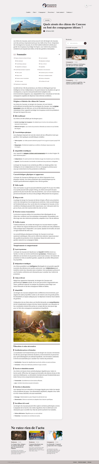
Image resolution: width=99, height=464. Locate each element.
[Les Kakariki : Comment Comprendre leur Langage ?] (54, 435)
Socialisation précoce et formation (46, 72)
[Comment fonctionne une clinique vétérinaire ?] (36, 435)
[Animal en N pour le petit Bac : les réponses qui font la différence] (76, 73)
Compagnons (50, 442)
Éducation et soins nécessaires (44, 69)
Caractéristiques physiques (21, 63)
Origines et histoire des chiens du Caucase (23, 58)
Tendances (14, 442)
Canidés (47, 20)
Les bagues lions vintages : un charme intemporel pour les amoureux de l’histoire (18, 446)
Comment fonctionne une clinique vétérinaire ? (36, 445)
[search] (86, 5)
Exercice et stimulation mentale (46, 75)
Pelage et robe (19, 75)
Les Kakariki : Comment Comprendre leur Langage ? (54, 445)
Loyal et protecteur (43, 58)
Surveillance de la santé (44, 81)
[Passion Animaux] (49, 5)
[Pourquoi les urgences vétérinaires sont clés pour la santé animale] (76, 54)
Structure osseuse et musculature (22, 78)
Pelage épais (18, 145)
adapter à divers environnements (34, 153)
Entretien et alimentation (45, 78)
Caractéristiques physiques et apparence (22, 69)
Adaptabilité (42, 66)
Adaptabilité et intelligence (21, 66)
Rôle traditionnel (19, 61)
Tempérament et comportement (21, 84)
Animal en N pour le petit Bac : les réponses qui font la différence (75, 83)
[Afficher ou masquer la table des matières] (43, 54)
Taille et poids (19, 72)
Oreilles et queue (19, 81)
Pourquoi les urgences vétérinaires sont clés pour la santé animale (75, 64)
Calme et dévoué (43, 63)
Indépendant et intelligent (45, 61)
